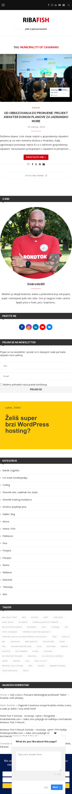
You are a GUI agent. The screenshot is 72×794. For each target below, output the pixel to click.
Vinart (5, 661)
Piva (5, 543)
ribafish (64, 646)
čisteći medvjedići (10, 670)
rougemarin (21, 651)
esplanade (31, 627)
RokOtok (7, 579)
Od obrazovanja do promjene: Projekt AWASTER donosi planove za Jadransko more (36, 117)
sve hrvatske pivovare (12, 656)
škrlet (26, 670)
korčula (65, 637)
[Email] (63, 5)
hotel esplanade (9, 632)
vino (27, 661)
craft (45, 617)
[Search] (68, 5)
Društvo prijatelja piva (14, 506)
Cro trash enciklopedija (15, 477)
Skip (46, 787)
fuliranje (55, 627)
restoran (51, 646)
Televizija (8, 586)
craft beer (58, 617)
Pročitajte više (35, 157)
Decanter (23, 622)
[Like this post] (28, 164)
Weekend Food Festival (12, 666)
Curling (6, 484)
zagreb (41, 666)
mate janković (31, 641)
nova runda (48, 641)
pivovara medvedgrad (21, 646)
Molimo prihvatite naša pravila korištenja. (24, 384)
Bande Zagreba (11, 470)
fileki (43, 627)
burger (34, 617)
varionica (32, 656)
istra (54, 637)
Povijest (7, 550)
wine (30, 666)
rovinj (35, 651)
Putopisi (7, 557)
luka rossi (15, 641)
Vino (5, 594)
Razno (6, 565)
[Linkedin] (56, 5)
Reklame (7, 572)
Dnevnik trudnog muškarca (17, 499)
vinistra (16, 661)
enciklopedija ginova (12, 627)
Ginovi (6, 521)
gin (66, 627)
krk (3, 641)
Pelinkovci (8, 536)
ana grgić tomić (9, 617)
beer (24, 617)
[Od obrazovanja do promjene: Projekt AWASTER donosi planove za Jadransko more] (36, 78)
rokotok (6, 651)
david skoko (8, 622)
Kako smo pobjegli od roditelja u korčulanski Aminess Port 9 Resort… (30, 734)
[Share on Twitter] (36, 164)
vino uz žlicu (40, 661)
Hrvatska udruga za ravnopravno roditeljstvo (24, 637)
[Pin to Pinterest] (40, 164)
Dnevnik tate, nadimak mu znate (20, 492)
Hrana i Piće (9, 528)
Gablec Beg (9, 514)
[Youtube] (59, 5)
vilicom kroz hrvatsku (52, 656)
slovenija (47, 651)
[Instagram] (52, 5)
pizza (39, 646)
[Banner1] (36, 425)
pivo (4, 646)
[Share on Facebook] (32, 164)
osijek (62, 641)
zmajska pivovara (57, 666)
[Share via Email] (44, 164)
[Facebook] (48, 5)
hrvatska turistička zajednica (36, 632)
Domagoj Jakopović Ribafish (45, 622)
